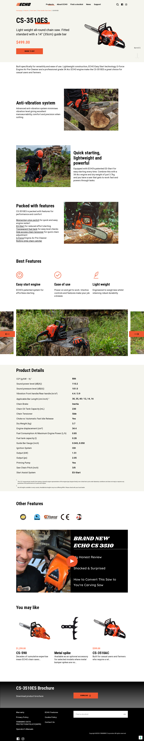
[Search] (117, 4)
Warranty (20, 712)
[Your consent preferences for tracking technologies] (140, 737)
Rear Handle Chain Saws (44, 10)
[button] (7, 334)
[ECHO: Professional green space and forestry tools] (23, 4)
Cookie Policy (51, 717)
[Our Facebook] (122, 4)
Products (26, 10)
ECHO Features (51, 712)
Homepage (19, 10)
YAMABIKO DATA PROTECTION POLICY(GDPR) (28, 723)
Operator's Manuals (24, 729)
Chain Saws (33, 10)
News (88, 4)
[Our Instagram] (126, 4)
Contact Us (50, 722)
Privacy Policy (22, 717)
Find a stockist (76, 4)
